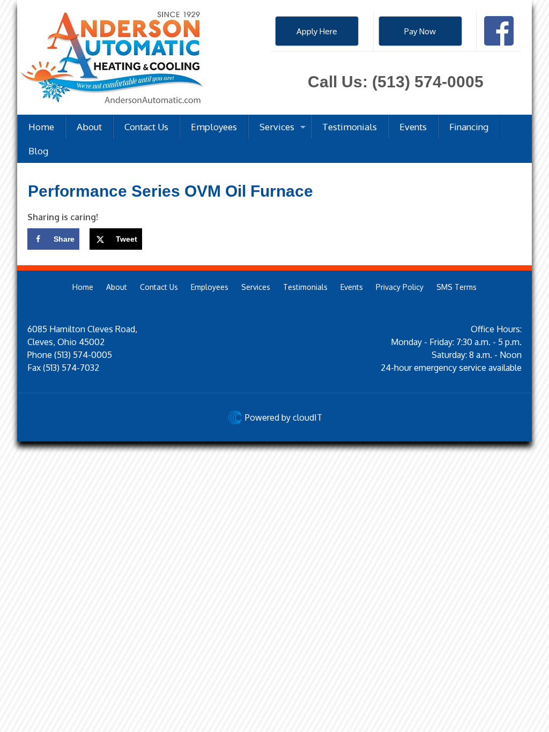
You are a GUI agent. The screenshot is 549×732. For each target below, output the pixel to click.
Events (351, 287)
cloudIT (306, 417)
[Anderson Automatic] (111, 57)
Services (255, 287)
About (116, 287)
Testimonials (305, 287)
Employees (209, 287)
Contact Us (159, 287)
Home (82, 287)
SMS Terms (456, 287)
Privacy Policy (400, 287)
